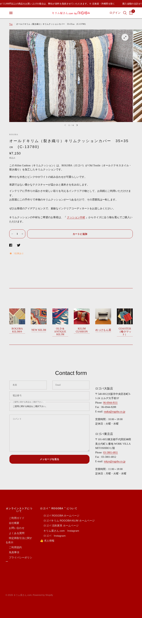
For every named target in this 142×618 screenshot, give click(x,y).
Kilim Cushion (82, 330)
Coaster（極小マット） (124, 331)
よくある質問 (15, 533)
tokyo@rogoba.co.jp (114, 461)
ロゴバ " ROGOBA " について (58, 508)
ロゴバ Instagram (53, 535)
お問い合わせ (15, 527)
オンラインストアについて (19, 509)
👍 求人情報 (47, 540)
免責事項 (12, 552)
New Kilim (38, 330)
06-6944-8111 (110, 402)
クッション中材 (76, 217)
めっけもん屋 (103, 330)
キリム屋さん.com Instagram (59, 530)
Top (11, 24)
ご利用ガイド (15, 517)
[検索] (125, 12)
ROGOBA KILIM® (17, 330)
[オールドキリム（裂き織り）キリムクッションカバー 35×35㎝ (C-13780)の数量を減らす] (12, 234)
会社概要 (12, 522)
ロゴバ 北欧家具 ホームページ (59, 525)
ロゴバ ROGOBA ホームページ (59, 515)
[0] (130, 12)
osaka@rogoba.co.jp (114, 411)
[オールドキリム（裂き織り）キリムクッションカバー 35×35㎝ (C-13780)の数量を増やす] (22, 234)
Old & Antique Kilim (60, 331)
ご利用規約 (14, 547)
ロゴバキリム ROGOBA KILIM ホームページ (67, 520)
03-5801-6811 (110, 452)
